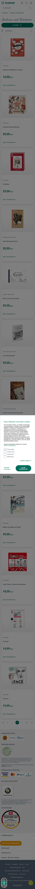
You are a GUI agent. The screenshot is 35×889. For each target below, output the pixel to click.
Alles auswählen (23, 468)
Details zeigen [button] (25, 460)
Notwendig (10, 449)
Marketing (10, 456)
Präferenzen (11, 452)
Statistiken (10, 454)
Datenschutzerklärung (9, 445)
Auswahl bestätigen (7, 468)
